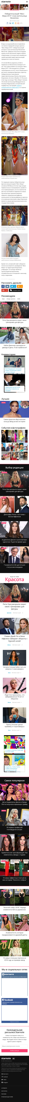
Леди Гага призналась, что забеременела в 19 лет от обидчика (14, 697)
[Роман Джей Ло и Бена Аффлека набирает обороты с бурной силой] (14, 626)
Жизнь (4, 497)
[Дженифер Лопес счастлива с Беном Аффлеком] (14, 504)
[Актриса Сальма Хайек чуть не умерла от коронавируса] (14, 657)
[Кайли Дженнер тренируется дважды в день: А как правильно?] (14, 335)
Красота (4, 303)
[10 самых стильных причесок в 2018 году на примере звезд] (14, 947)
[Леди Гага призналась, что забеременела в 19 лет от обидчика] (14, 685)
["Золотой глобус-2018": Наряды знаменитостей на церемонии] (14, 897)
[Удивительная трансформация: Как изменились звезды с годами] (14, 842)
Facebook (5, 1076)
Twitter (4, 1079)
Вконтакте (5, 1074)
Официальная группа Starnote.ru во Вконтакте (14, 976)
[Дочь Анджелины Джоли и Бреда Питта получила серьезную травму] (14, 792)
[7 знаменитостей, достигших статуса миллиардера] (14, 554)
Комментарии (17, 290)
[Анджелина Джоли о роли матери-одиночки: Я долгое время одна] (14, 529)
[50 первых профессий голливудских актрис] (14, 817)
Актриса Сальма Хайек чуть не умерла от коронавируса (14, 668)
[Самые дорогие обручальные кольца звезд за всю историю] (14, 409)
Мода (3, 402)
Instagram (5, 1082)
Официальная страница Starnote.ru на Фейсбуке (12, 1003)
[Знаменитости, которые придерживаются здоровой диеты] (14, 922)
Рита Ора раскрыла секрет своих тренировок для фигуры (14, 606)
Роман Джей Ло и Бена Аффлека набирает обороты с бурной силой (14, 638)
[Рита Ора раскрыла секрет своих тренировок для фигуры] (14, 310)
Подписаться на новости (14, 1021)
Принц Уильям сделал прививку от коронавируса (14, 725)
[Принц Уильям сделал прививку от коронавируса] (14, 715)
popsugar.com (12, 279)
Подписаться (14, 1051)
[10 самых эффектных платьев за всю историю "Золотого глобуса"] (14, 867)
